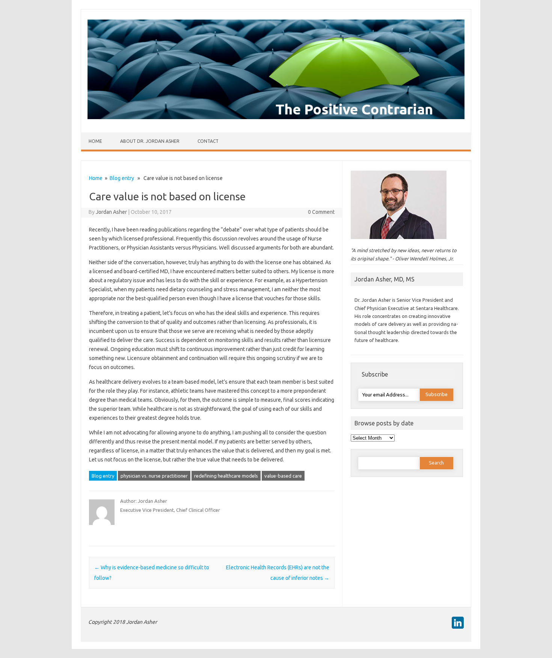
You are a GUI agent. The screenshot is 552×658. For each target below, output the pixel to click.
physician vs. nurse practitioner (154, 475)
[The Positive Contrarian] (276, 117)
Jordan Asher (111, 212)
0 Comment (321, 212)
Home (95, 141)
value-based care (283, 475)
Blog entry (122, 178)
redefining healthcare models (226, 475)
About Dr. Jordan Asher (149, 141)
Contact (208, 141)
